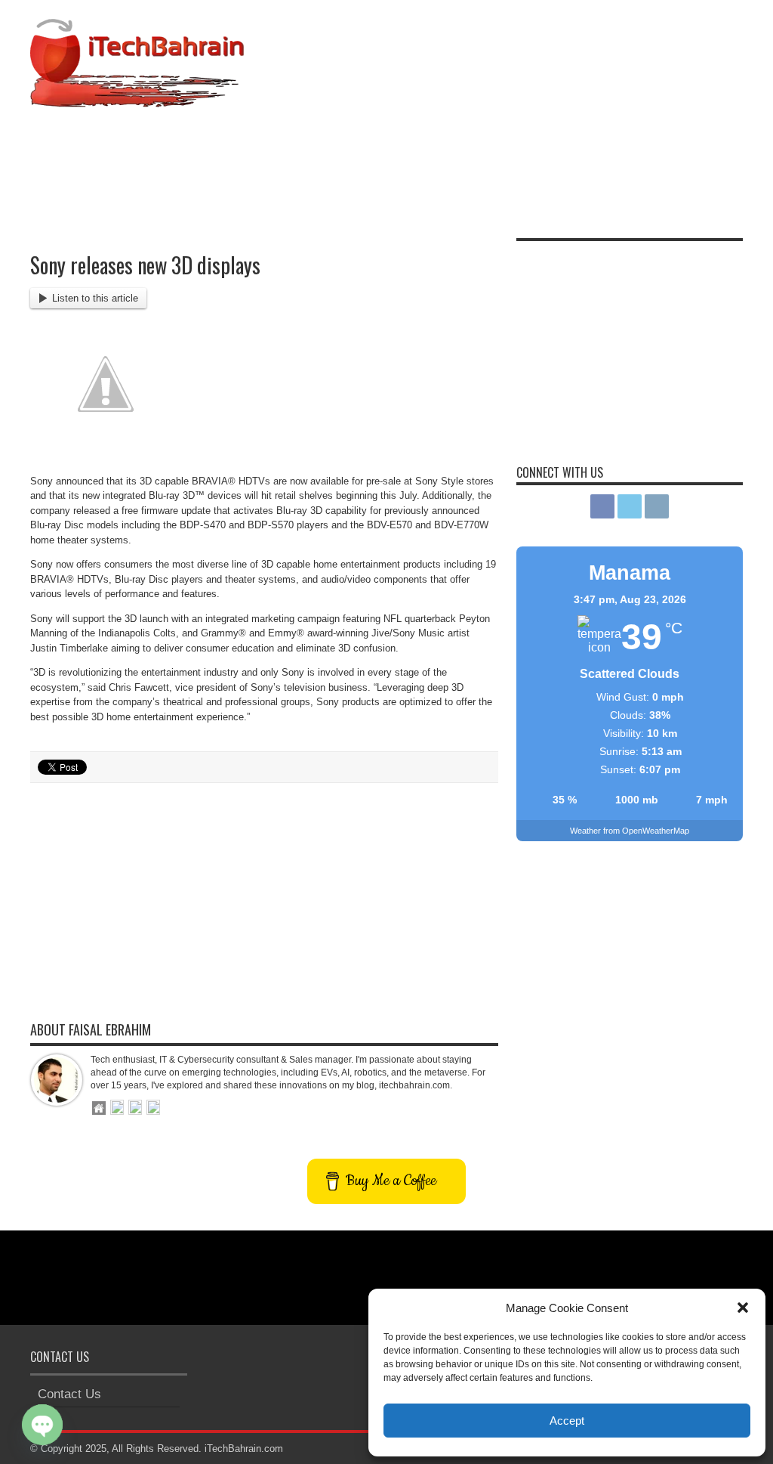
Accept (567, 1420)
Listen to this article (95, 298)
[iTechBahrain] (137, 96)
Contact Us (69, 1394)
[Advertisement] (468, 155)
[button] (742, 1307)
